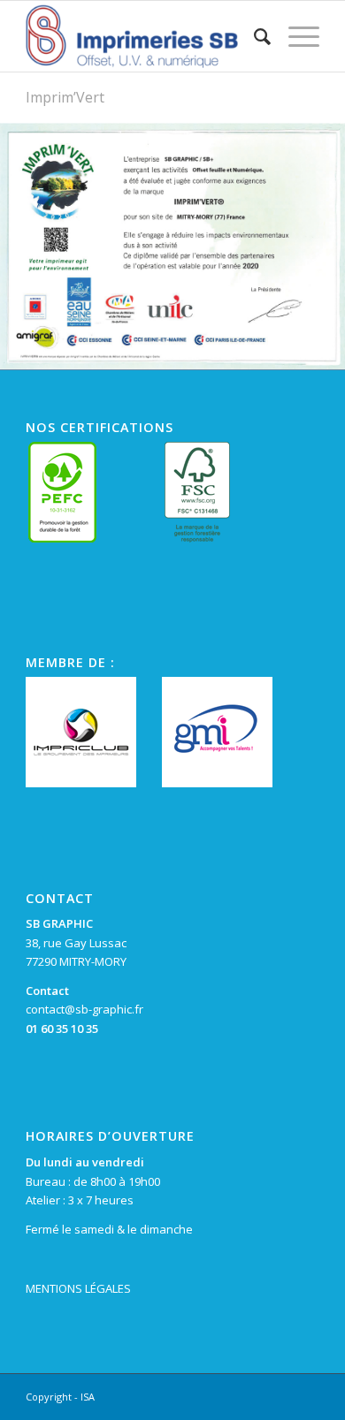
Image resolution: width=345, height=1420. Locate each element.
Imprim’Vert (65, 97)
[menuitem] (253, 36)
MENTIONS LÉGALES (78, 1288)
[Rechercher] (253, 36)
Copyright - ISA (60, 1396)
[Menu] (295, 36)
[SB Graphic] (143, 36)
